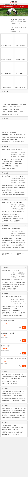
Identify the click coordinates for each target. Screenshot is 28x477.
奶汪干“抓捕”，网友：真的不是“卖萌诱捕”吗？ (13, 141)
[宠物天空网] (14, 2)
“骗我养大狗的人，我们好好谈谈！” (10, 383)
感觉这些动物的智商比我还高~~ (9, 289)
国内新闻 (6, 119)
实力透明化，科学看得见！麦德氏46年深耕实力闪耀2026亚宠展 (18, 21)
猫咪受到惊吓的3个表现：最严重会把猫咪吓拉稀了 (14, 187)
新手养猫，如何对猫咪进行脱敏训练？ (11, 214)
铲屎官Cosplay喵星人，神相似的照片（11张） (7, 73)
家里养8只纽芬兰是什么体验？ (9, 168)
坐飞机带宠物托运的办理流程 (9, 425)
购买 (24, 327)
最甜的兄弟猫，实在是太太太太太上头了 (11, 310)
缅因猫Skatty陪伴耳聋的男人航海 (21, 87)
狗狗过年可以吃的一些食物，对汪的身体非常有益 (14, 240)
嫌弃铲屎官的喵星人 (21, 59)
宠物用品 (6, 405)
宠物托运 (6, 422)
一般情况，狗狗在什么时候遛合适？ (10, 216)
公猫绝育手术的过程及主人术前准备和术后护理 (13, 192)
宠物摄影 (6, 293)
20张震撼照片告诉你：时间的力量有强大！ (12, 107)
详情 (20, 327)
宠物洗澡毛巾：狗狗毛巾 (7, 333)
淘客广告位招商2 (5, 346)
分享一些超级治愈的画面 (21, 73)
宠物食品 (6, 388)
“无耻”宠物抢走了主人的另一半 (7, 45)
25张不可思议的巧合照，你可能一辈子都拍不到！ (14, 284)
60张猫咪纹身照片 (7, 87)
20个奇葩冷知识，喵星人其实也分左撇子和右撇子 (14, 104)
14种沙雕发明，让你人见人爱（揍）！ (11, 114)
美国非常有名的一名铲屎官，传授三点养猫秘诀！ (14, 245)
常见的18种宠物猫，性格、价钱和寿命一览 (12, 374)
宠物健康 (6, 173)
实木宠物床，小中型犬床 (7, 320)
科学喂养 (6, 225)
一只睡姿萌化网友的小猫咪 (21, 45)
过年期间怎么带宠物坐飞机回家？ (10, 429)
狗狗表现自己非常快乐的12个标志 (10, 166)
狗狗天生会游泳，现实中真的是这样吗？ (11, 221)
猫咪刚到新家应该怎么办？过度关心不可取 (12, 163)
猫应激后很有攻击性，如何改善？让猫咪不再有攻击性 (15, 218)
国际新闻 (6, 91)
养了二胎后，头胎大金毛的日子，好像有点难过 (15, 296)
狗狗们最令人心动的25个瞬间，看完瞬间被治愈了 (14, 282)
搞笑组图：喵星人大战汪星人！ (10, 270)
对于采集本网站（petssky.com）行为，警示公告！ (15, 4)
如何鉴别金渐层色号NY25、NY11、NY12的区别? (14, 376)
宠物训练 (6, 199)
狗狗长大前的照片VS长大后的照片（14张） (7, 59)
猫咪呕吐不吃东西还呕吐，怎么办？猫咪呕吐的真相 (14, 185)
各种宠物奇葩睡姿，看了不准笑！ (10, 286)
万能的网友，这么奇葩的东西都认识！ (11, 109)
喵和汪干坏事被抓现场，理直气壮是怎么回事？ (13, 279)
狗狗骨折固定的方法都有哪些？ (9, 190)
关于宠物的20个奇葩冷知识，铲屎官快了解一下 (13, 159)
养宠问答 (6, 146)
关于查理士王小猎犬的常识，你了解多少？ (12, 238)
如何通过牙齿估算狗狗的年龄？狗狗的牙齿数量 (13, 194)
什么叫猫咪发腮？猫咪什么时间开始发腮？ (12, 161)
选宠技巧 (6, 371)
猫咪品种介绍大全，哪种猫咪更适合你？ (11, 378)
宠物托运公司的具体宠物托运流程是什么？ (12, 434)
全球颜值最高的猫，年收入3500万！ (10, 308)
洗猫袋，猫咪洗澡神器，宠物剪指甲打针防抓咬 (13, 358)
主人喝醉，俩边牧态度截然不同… (10, 139)
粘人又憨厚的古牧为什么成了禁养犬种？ (11, 381)
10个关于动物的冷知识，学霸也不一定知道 (12, 111)
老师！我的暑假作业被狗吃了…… (10, 132)
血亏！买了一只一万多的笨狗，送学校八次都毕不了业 (15, 211)
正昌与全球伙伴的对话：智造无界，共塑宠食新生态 (14, 395)
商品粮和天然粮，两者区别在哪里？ (12, 228)
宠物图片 (6, 267)
